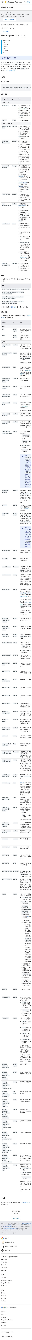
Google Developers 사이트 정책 (11, 1228)
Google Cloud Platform (7, 1320)
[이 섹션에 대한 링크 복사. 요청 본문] (9, 312)
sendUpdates (21, 205)
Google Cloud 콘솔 (6, 1283)
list (29, 908)
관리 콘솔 (3, 1277)
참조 (27, 24)
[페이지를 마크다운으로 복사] (21, 35)
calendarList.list (22, 109)
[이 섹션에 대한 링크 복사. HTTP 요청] (10, 82)
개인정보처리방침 (9, 1332)
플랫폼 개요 (4, 1259)
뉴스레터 (3, 1295)
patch (21, 604)
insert (26, 602)
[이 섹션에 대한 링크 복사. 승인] (6, 276)
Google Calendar (7, 7)
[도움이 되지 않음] (13, 28)
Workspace (18, 2)
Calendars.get (23, 596)
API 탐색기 (4, 1285)
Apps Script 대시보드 (6, 1280)
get (28, 916)
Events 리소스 (26, 1202)
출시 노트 (3, 1265)
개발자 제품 (4, 1262)
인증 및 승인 (12, 307)
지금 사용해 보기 (10, 70)
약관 (2, 1332)
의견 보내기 (6, 31)
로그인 (28, 2)
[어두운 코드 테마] (29, 85)
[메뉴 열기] (2, 2)
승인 (8, 58)
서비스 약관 (4, 1270)
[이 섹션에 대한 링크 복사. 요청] (6, 77)
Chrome (3, 1314)
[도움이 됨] (11, 28)
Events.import (23, 257)
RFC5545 (22, 783)
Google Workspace (9, 24)
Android (3, 1311)
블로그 (3, 1293)
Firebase (3, 1317)
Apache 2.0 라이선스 (7, 1226)
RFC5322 (24, 406)
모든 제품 (3, 1325)
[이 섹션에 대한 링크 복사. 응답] (6, 1198)
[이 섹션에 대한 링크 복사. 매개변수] (9, 95)
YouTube (3, 1301)
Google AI (3, 1322)
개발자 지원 (4, 1267)
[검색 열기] (25, 2)
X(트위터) (3, 1298)
